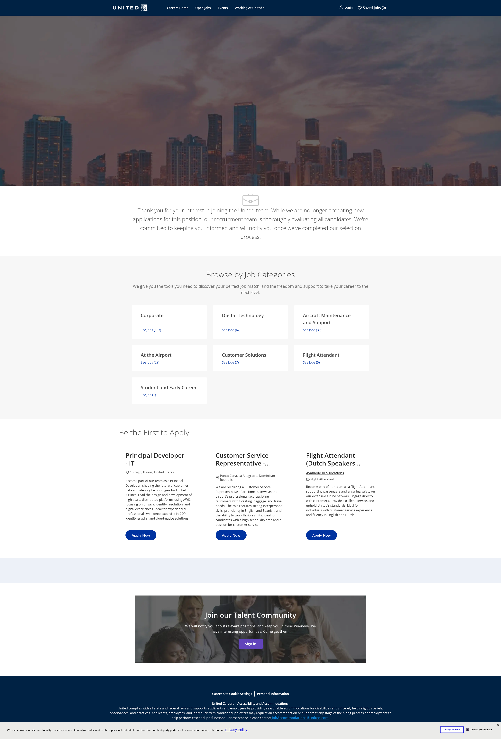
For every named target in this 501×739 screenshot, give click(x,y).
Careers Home (177, 8)
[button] (479, 729)
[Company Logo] (130, 8)
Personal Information (273, 694)
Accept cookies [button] (452, 729)
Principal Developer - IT (154, 459)
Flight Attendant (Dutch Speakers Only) (330, 459)
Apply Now (141, 535)
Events (223, 8)
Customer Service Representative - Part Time (242, 459)
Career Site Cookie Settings (232, 694)
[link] (251, 644)
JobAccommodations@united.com (300, 717)
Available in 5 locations (325, 473)
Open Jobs (203, 8)
